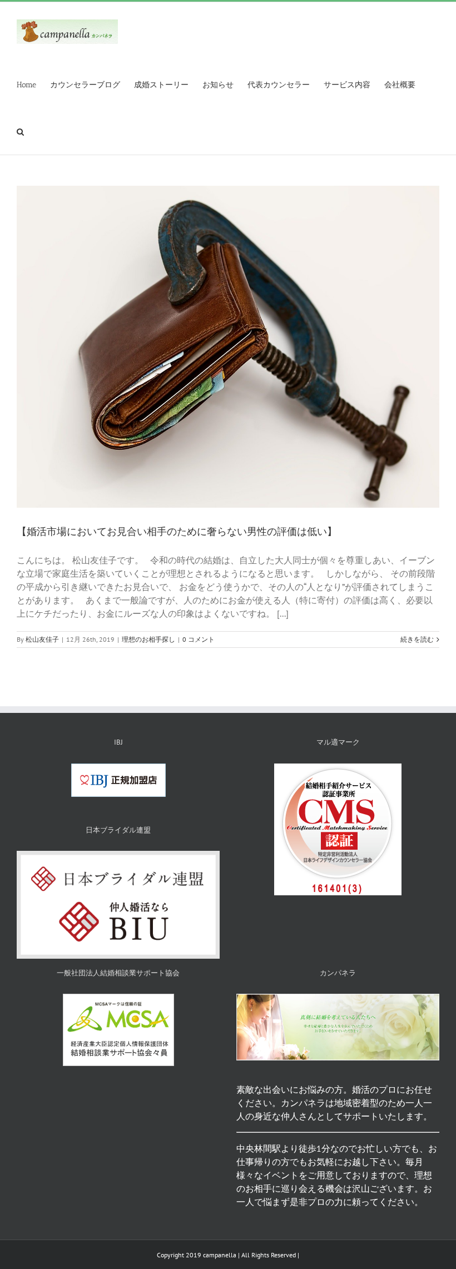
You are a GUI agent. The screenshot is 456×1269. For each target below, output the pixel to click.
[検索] (20, 131)
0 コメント (198, 639)
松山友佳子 (42, 639)
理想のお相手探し (148, 639)
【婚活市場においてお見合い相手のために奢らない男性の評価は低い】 (177, 532)
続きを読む (417, 639)
